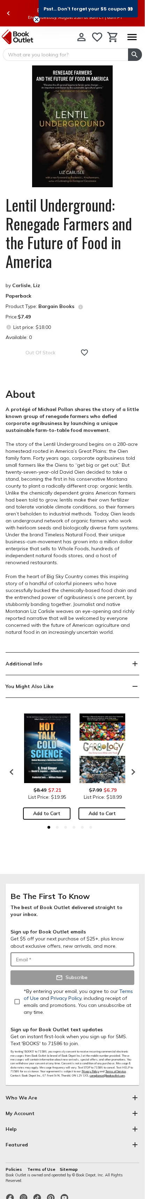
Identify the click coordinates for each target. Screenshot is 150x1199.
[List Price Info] (9, 327)
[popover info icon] (80, 307)
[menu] (132, 37)
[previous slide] (8, 13)
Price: (18, 317)
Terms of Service (115, 1071)
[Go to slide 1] (48, 827)
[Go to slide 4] (74, 827)
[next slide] (131, 772)
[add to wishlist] (84, 352)
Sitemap (69, 1169)
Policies (14, 1169)
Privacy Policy (90, 1071)
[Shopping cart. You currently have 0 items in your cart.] (113, 37)
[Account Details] (81, 37)
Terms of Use (41, 1169)
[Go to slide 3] (65, 827)
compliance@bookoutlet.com (107, 1075)
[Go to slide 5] (82, 827)
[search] (135, 54)
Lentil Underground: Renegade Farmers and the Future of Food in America (69, 233)
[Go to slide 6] (90, 827)
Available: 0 (19, 337)
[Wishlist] (97, 37)
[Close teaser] (36, 19)
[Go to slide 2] (57, 827)
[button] (88, 8)
